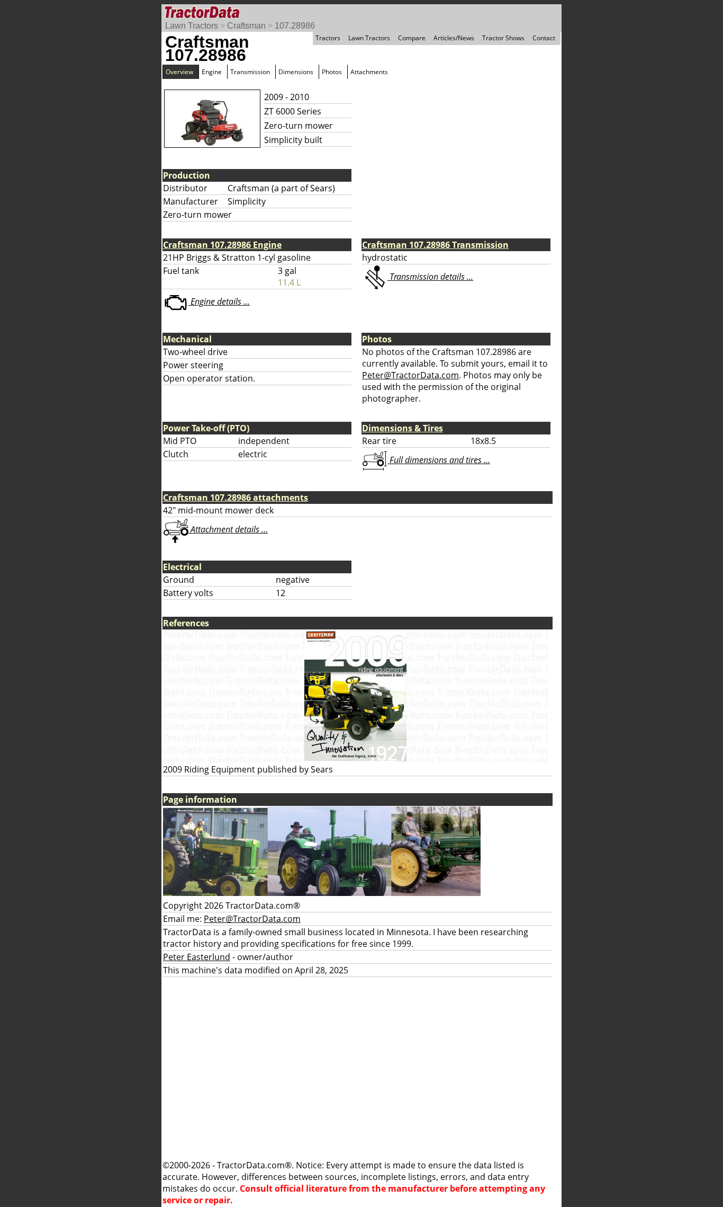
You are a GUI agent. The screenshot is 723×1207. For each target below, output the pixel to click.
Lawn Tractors (191, 25)
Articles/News (453, 37)
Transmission (250, 71)
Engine (212, 71)
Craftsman (246, 25)
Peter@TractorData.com (410, 375)
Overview (179, 71)
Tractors (327, 37)
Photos (332, 71)
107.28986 (295, 25)
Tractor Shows (503, 37)
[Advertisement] (361, 1068)
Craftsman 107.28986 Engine (222, 245)
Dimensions (295, 71)
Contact (543, 37)
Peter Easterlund (196, 957)
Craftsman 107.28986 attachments (235, 497)
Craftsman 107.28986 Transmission (435, 245)
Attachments (369, 71)
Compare (412, 37)
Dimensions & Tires (402, 428)
